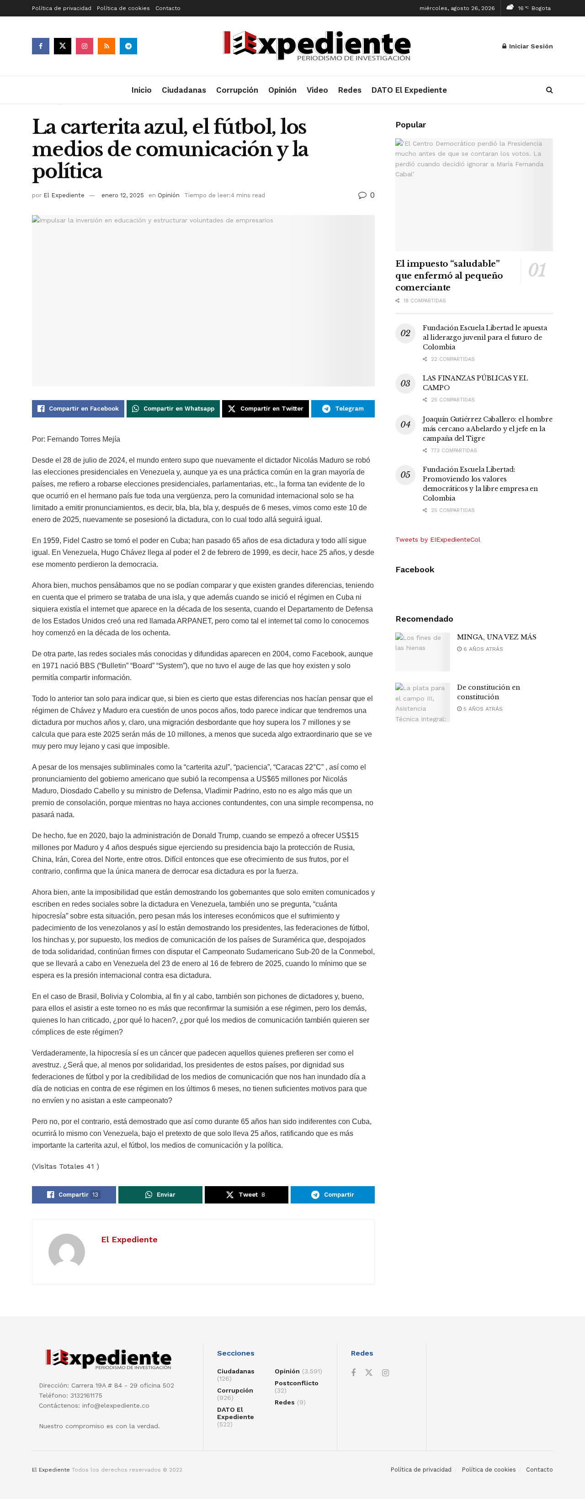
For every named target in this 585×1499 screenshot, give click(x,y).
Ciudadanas (184, 90)
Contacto (168, 8)
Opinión (282, 90)
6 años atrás (482, 649)
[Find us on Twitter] (62, 46)
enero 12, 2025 (122, 195)
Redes (350, 90)
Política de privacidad (61, 8)
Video (317, 90)
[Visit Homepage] (320, 46)
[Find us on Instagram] (84, 46)
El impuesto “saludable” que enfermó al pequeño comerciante (449, 276)
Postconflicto (297, 1383)
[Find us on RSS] (106, 46)
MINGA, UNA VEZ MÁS (497, 637)
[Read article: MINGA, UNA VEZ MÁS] (422, 652)
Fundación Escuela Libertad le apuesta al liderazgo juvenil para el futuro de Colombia (485, 337)
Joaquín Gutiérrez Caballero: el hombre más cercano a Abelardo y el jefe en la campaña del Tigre (487, 429)
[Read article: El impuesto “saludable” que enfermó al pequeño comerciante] (474, 194)
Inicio (142, 90)
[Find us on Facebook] (40, 46)
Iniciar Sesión (530, 46)
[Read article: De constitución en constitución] (422, 702)
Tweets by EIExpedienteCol (437, 539)
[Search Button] (549, 90)
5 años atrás (482, 709)
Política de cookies (123, 8)
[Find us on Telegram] (128, 46)
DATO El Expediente (409, 90)
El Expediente (64, 195)
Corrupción (237, 90)
